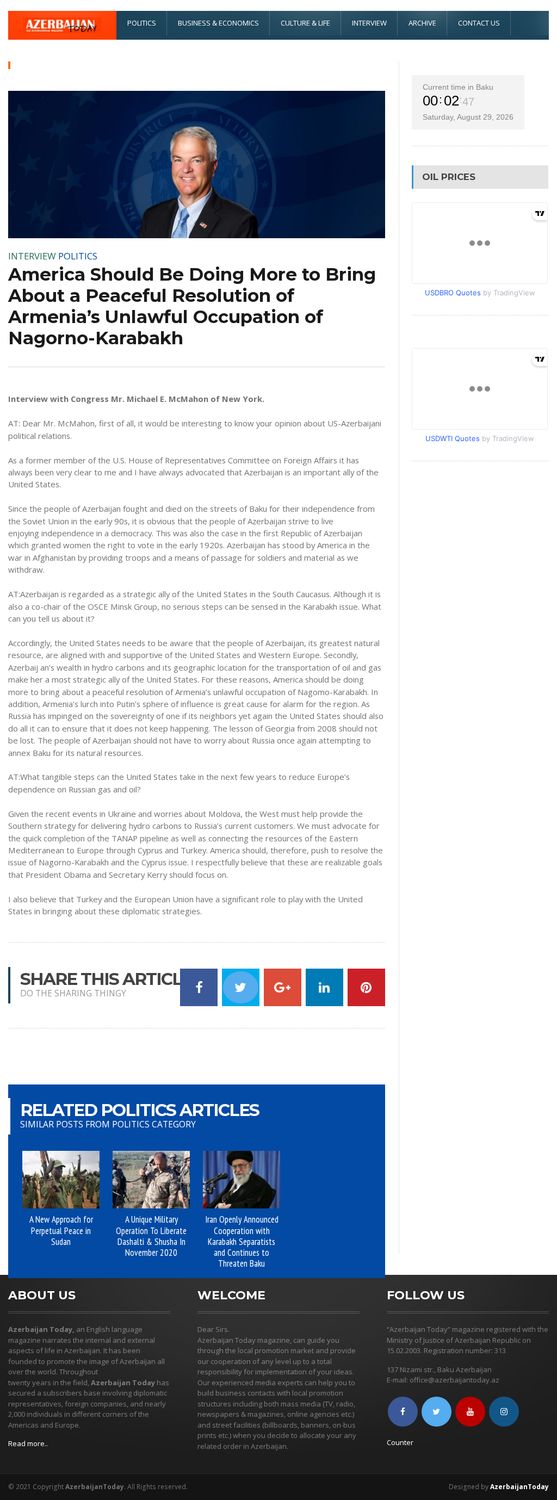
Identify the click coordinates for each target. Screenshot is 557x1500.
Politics (141, 23)
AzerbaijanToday (519, 1486)
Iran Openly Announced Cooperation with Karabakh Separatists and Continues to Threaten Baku (241, 1241)
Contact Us (479, 23)
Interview (369, 23)
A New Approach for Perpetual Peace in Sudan (61, 1230)
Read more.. (28, 1443)
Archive (422, 23)
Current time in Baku (458, 87)
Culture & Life (305, 23)
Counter (400, 1442)
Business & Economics (218, 23)
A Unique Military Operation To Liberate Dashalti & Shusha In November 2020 (151, 1236)
